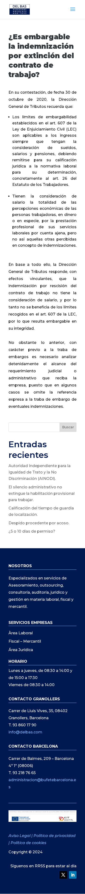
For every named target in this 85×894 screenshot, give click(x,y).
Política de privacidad (55, 835)
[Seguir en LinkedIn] (72, 875)
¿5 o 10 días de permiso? (31, 531)
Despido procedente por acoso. (38, 523)
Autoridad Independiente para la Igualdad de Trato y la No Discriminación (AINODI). (39, 472)
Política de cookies (28, 843)
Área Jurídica (20, 650)
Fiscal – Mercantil (24, 641)
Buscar (68, 427)
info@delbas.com (25, 732)
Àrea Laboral (20, 633)
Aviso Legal (19, 835)
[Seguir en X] (63, 875)
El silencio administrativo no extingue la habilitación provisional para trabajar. (41, 493)
